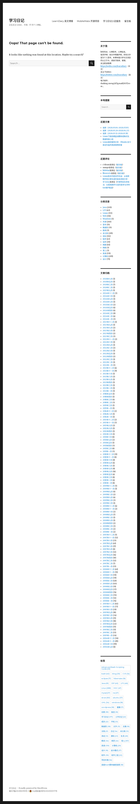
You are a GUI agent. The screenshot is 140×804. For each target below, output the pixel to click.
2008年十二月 (108, 506)
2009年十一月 (108, 489)
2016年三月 (107, 399)
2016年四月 (107, 397)
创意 (105, 712)
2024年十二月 (108, 293)
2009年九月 (108, 491)
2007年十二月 (108, 535)
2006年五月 (108, 589)
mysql (105, 693)
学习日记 (16, 20)
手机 (114, 721)
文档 (104, 731)
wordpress (107, 707)
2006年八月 (108, 581)
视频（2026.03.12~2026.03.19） (116, 133)
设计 (104, 259)
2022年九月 (108, 345)
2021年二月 (107, 388)
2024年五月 (108, 307)
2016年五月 (107, 394)
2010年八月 (107, 466)
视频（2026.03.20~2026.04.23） (116, 130)
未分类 (105, 233)
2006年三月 (108, 595)
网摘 (104, 245)
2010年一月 (107, 483)
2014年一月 (107, 417)
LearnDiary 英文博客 (62, 21)
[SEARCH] (128, 107)
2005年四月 (108, 627)
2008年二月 (108, 529)
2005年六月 (108, 621)
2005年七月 (108, 618)
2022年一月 (108, 365)
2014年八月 (107, 414)
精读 (105, 741)
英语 (104, 253)
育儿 (104, 250)
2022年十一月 (108, 339)
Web (105, 216)
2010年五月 (107, 474)
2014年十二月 (108, 411)
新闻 (104, 230)
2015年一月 (107, 408)
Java (105, 207)
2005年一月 (108, 635)
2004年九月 (108, 647)
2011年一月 (107, 451)
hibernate (120, 678)
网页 (115, 741)
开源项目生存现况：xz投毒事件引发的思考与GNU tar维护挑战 (116, 185)
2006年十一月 (108, 572)
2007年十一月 (108, 537)
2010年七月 (107, 468)
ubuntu (118, 698)
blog (116, 674)
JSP (114, 683)
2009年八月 (108, 494)
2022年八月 (108, 348)
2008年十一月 (108, 509)
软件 (105, 755)
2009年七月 (108, 497)
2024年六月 (108, 305)
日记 (114, 731)
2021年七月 (107, 379)
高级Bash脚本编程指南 (112, 765)
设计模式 (116, 750)
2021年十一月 (108, 371)
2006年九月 (108, 578)
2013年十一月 (108, 422)
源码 (114, 736)
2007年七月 (108, 549)
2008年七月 (108, 520)
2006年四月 (108, 592)
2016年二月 (107, 402)
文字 (116, 726)
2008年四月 (108, 523)
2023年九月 (108, 325)
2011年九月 (107, 440)
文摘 (126, 726)
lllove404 (107, 173)
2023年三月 (108, 336)
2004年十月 (108, 644)
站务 (104, 242)
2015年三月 (107, 405)
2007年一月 (108, 566)
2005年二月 (108, 632)
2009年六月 (108, 500)
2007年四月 (108, 558)
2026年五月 (108, 282)
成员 (104, 721)
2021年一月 (107, 391)
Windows (107, 219)
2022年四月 (108, 356)
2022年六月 (108, 351)
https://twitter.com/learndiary (113, 75)
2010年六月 (107, 471)
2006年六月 (108, 586)
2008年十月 (108, 512)
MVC (117, 688)
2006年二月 (108, 598)
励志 (114, 712)
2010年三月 (107, 477)
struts (105, 698)
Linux (105, 213)
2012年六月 (107, 428)
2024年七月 (108, 302)
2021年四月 (107, 382)
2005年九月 (108, 612)
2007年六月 (108, 552)
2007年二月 (108, 563)
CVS (126, 674)
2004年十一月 (109, 641)
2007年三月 (108, 560)
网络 (104, 247)
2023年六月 (108, 330)
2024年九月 (108, 299)
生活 (124, 736)
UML (105, 702)
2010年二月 (107, 480)
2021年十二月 (108, 368)
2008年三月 (108, 526)
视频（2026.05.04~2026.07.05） (116, 128)
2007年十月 (108, 540)
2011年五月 (107, 443)
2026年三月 (108, 284)
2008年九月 (108, 514)
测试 (104, 736)
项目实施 (106, 760)
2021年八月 (107, 376)
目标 (104, 236)
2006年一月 (108, 601)
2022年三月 (108, 359)
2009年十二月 (108, 486)
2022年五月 (108, 353)
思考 (104, 224)
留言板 (127, 21)
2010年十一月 (108, 457)
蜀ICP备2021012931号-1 (19, 791)
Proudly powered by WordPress (33, 788)
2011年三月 (107, 448)
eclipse (106, 678)
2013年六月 (107, 425)
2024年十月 (108, 296)
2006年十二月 (108, 569)
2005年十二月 (108, 604)
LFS (104, 210)
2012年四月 (107, 431)
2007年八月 (108, 546)
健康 (120, 707)
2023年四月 (108, 333)
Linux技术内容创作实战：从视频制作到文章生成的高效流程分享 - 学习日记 (116, 179)
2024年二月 (108, 316)
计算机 (105, 256)
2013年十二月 (108, 420)
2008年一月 (108, 532)
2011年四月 (107, 445)
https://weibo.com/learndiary (113, 66)
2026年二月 (108, 287)
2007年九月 (108, 543)
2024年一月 (108, 319)
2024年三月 (108, 313)
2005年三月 (108, 629)
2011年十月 (107, 437)
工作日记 (120, 717)
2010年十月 (107, 460)
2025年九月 (107, 290)
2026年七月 (108, 279)
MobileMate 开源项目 (88, 21)
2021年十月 (107, 374)
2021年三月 (107, 385)
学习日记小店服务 (112, 21)
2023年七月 (108, 328)
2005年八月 (108, 615)
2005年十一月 (108, 606)
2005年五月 (108, 624)
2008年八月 (108, 517)
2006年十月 (108, 575)
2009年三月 (108, 503)
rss (116, 693)
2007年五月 (108, 555)
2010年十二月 (108, 454)
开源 (104, 222)
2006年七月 (108, 583)
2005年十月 (108, 609)
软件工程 (116, 755)
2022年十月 (108, 342)
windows (117, 702)
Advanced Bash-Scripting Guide (112, 668)
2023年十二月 (108, 322)
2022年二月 (108, 362)
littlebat (106, 170)
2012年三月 (107, 434)
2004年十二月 (109, 638)
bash (105, 674)
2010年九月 (107, 463)
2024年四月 (108, 310)
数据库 (105, 227)
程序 (104, 239)
